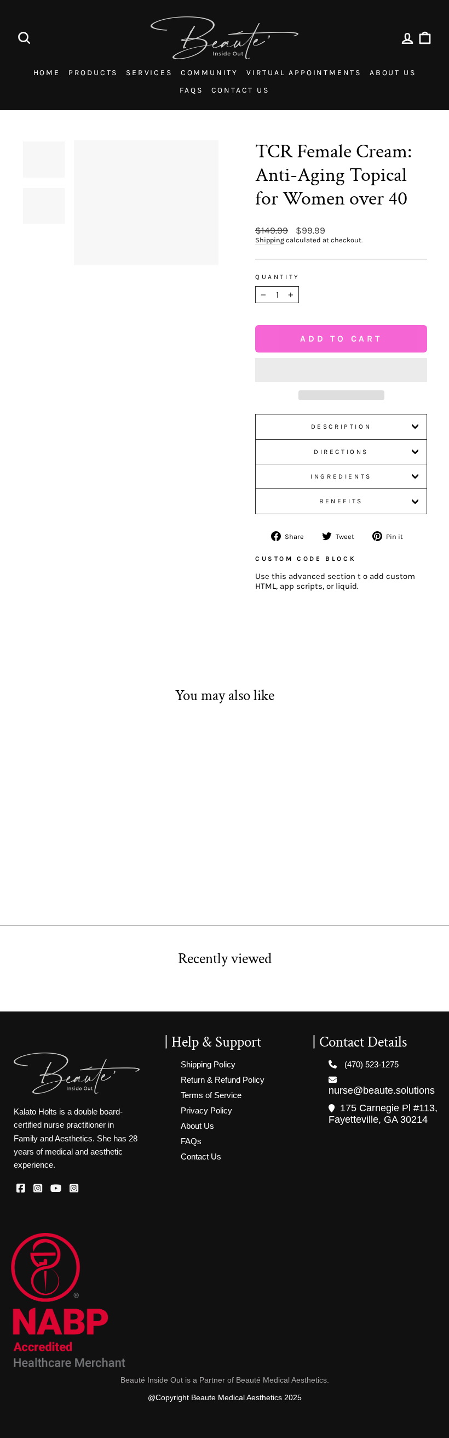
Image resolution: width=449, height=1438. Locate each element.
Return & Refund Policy (222, 1079)
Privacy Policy (206, 1110)
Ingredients (341, 476)
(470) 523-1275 (371, 1064)
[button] (341, 370)
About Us (393, 72)
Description (341, 426)
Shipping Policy (208, 1064)
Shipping (269, 240)
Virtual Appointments (303, 72)
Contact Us (240, 90)
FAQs (191, 90)
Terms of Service (211, 1095)
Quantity (277, 277)
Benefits (341, 501)
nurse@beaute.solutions (382, 1090)
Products (93, 72)
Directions (341, 452)
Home (46, 72)
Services (149, 72)
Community (209, 72)
